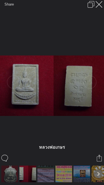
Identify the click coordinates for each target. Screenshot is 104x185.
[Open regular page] (91, 4)
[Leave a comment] (5, 158)
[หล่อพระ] (82, 174)
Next (98, 173)
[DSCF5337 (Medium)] (10, 174)
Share (9, 4)
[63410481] (64, 174)
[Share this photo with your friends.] (99, 158)
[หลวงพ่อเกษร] (28, 174)
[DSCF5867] (46, 174)
